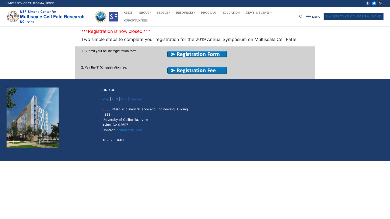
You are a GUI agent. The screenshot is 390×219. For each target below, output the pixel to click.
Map (105, 99)
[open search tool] (301, 16)
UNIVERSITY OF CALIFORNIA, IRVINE (353, 16)
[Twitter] (374, 3)
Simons (135, 99)
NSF (124, 99)
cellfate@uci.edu (129, 130)
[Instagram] (380, 3)
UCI (115, 99)
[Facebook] (367, 3)
